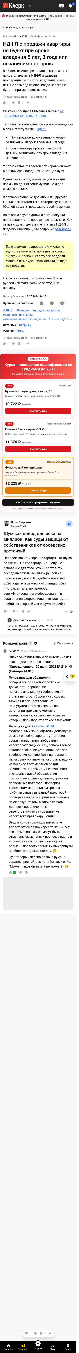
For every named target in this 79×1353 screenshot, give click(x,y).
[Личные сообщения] (61, 6)
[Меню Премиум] (29, 6)
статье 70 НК (44, 726)
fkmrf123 (14, 651)
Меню (53, 1349)
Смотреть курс (38, 411)
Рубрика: (9, 331)
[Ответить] (26, 872)
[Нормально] (51, 303)
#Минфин (22, 310)
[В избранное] (22, 611)
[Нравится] (13, 102)
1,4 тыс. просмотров (15, 337)
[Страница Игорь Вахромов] (7, 523)
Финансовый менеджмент (23, 467)
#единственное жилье (18, 315)
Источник (10, 325)
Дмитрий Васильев (25, 620)
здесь (41, 129)
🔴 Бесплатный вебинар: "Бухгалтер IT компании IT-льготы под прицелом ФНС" (38, 17)
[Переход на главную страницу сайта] (13, 6)
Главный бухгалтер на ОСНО (24, 429)
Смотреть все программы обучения (38, 502)
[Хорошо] (41, 303)
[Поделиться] (27, 102)
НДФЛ (32, 36)
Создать (38, 1348)
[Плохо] (62, 303)
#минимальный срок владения (24, 319)
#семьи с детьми (60, 319)
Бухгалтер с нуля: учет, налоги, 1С (28, 391)
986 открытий (38, 337)
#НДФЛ (8, 310)
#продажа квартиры (46, 310)
